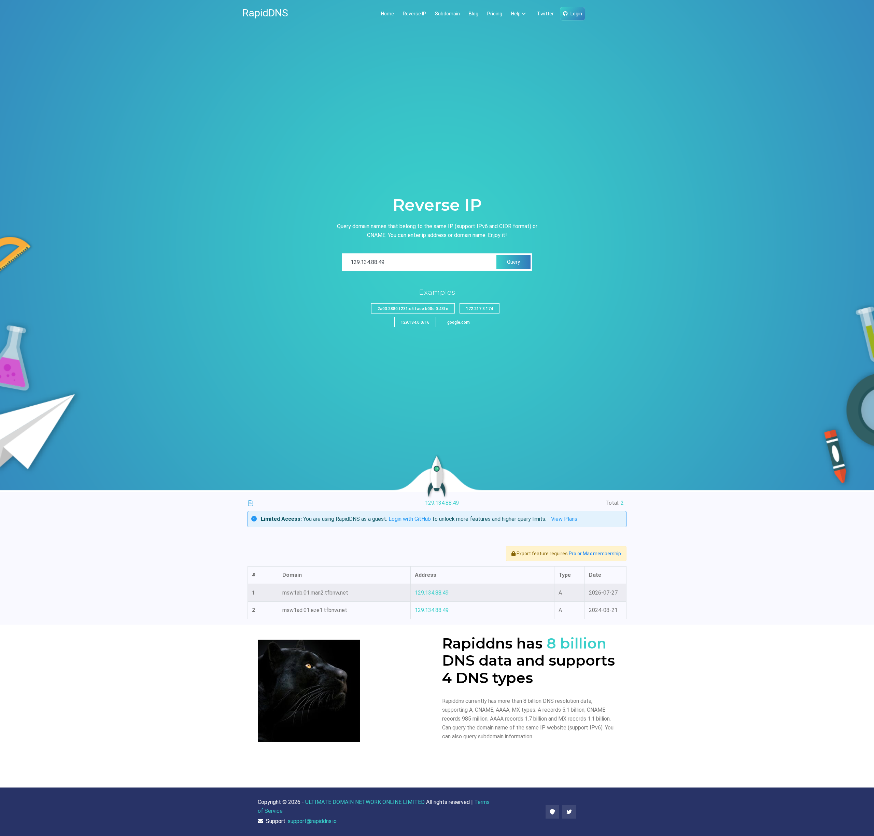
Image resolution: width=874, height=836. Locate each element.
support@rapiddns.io (312, 821)
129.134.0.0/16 (415, 322)
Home (387, 13)
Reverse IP (414, 13)
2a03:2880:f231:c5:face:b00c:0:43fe (413, 308)
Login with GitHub (410, 519)
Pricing (494, 13)
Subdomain (447, 13)
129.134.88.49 (432, 592)
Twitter (545, 13)
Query (513, 262)
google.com (458, 322)
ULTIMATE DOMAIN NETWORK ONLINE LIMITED (365, 802)
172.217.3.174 (479, 308)
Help (516, 13)
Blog (473, 13)
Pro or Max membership (595, 553)
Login (576, 13)
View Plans (564, 519)
